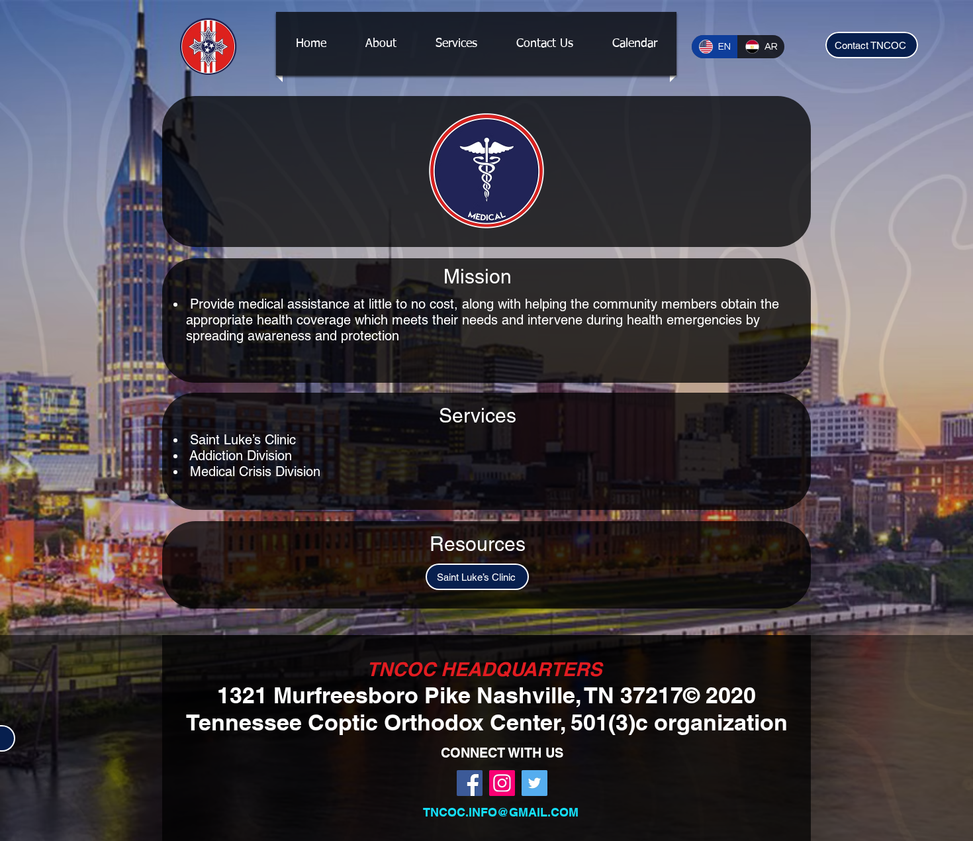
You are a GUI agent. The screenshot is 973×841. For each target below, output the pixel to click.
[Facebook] (470, 783)
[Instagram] (502, 783)
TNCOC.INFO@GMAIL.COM (501, 812)
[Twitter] (534, 783)
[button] (456, 43)
